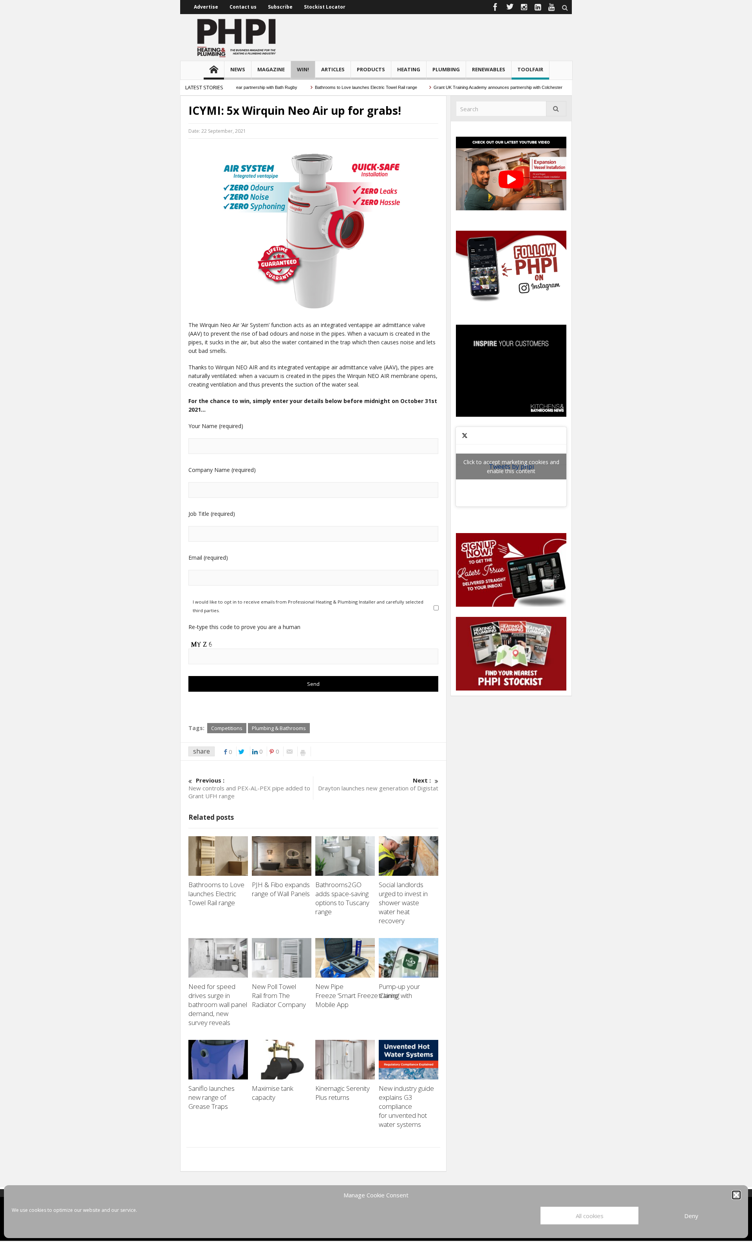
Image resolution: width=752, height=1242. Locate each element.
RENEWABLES (488, 69)
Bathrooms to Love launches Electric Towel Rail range (344, 87)
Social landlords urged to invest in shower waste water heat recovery (403, 902)
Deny (691, 1216)
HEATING (408, 69)
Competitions (226, 728)
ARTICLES (333, 69)
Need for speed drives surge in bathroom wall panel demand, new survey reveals (217, 1004)
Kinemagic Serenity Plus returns (342, 1093)
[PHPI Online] (237, 37)
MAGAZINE (271, 69)
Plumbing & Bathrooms (279, 728)
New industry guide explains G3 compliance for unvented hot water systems (406, 1106)
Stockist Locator (324, 7)
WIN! (303, 69)
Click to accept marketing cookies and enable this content (511, 466)
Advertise (206, 7)
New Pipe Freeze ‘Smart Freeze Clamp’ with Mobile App (363, 995)
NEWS (237, 69)
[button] (736, 1195)
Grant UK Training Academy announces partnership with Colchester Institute (485, 87)
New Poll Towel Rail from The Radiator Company (279, 995)
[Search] (556, 108)
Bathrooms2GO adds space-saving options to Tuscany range (342, 898)
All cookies (590, 1216)
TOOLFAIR (530, 69)
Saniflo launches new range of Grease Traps (211, 1097)
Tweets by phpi (511, 466)
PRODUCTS (371, 69)
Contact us (243, 7)
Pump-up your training (399, 991)
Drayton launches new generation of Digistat (378, 784)
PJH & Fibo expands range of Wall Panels (281, 889)
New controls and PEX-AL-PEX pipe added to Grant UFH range (249, 788)
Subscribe (280, 7)
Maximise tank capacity (272, 1093)
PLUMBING (446, 69)
